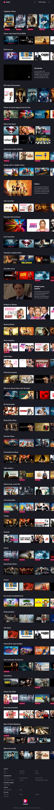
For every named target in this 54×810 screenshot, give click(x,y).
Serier (36, 771)
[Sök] (35, 2)
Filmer (5, 773)
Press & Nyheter (7, 789)
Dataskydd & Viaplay (9, 780)
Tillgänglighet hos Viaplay (41, 780)
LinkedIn (37, 794)
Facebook (6, 794)
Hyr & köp (21, 773)
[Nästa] (52, 21)
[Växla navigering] (49, 2)
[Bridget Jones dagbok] (15, 313)
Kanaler (37, 773)
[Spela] (29, 77)
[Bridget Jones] (38, 225)
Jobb (20, 789)
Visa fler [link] (20, 11)
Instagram (6, 796)
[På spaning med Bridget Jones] (38, 313)
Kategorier (22, 771)
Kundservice (7, 777)
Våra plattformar (23, 777)
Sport (5, 771)
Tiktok (21, 794)
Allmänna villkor (39, 777)
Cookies (21, 780)
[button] (9, 21)
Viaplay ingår (7, 784)
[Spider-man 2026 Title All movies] (15, 225)
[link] (7, 2)
